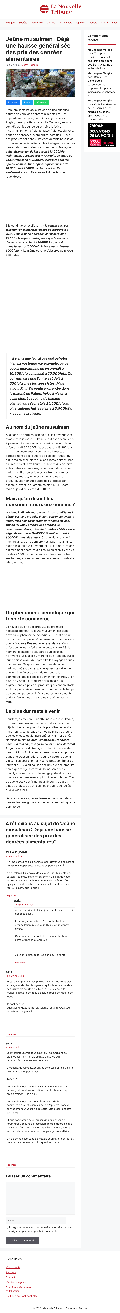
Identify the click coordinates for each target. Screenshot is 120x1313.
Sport (115, 22)
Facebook (13, 102)
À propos (11, 1272)
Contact (10, 1277)
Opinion (80, 22)
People (93, 22)
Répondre (11, 895)
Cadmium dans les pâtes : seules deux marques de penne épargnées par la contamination (102, 112)
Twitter (27, 102)
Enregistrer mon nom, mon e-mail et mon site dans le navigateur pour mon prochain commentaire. (40, 1229)
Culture (51, 22)
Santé (104, 22)
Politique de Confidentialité (22, 1296)
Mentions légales (16, 1282)
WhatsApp (42, 102)
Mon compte (13, 1267)
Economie (37, 22)
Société (23, 22)
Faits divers (65, 22)
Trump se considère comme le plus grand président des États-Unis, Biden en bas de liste (100, 61)
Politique (10, 22)
